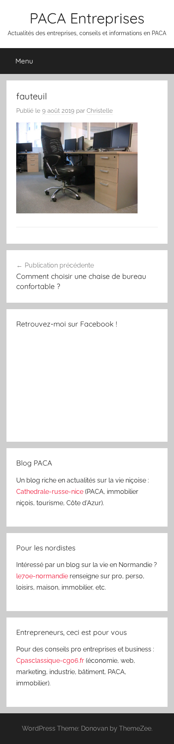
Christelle (100, 110)
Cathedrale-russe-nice (50, 491)
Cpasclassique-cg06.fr (51, 660)
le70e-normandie (43, 576)
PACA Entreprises (87, 18)
